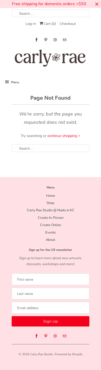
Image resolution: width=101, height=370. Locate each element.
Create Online (50, 225)
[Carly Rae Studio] (50, 59)
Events (50, 232)
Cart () (49, 23)
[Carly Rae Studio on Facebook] (36, 40)
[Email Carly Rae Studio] (64, 40)
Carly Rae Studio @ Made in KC (50, 210)
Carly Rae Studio (41, 354)
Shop (50, 203)
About (50, 239)
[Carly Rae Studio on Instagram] (55, 40)
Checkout (68, 23)
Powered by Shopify (69, 354)
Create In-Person (50, 217)
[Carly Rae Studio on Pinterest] (45, 40)
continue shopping (62, 135)
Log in (30, 23)
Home (50, 195)
